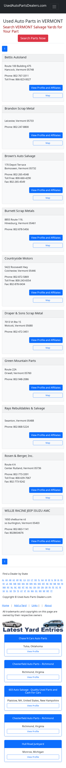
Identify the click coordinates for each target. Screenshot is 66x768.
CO (28, 580)
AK (6, 580)
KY (4, 583)
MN (31, 583)
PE (53, 587)
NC (15, 587)
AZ (14, 580)
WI (44, 591)
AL (3, 580)
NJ (62, 583)
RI (60, 587)
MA (23, 583)
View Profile (33, 651)
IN (55, 580)
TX (18, 591)
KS (61, 580)
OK (38, 587)
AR (17, 580)
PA (50, 587)
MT (43, 583)
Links (35, 605)
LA (7, 583)
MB (14, 583)
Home (5, 605)
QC (56, 587)
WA (32, 591)
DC (36, 591)
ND (19, 587)
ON (42, 587)
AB (10, 580)
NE (47, 583)
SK (4, 591)
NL (12, 587)
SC (7, 591)
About (48, 605)
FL (39, 580)
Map (48, 95)
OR (46, 587)
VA (28, 591)
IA (58, 580)
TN (14, 591)
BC (21, 580)
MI (27, 583)
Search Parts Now (33, 38)
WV (40, 591)
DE (35, 580)
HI (46, 580)
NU (30, 587)
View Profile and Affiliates (46, 87)
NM (4, 587)
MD (19, 583)
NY (8, 587)
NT (23, 587)
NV (51, 583)
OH (34, 587)
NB (54, 583)
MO (39, 583)
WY (47, 591)
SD (11, 591)
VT (25, 591)
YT (51, 591)
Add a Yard (20, 605)
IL (52, 580)
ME (10, 583)
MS (35, 583)
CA (24, 580)
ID (49, 580)
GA (42, 580)
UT (21, 591)
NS (27, 587)
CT (32, 580)
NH (58, 583)
